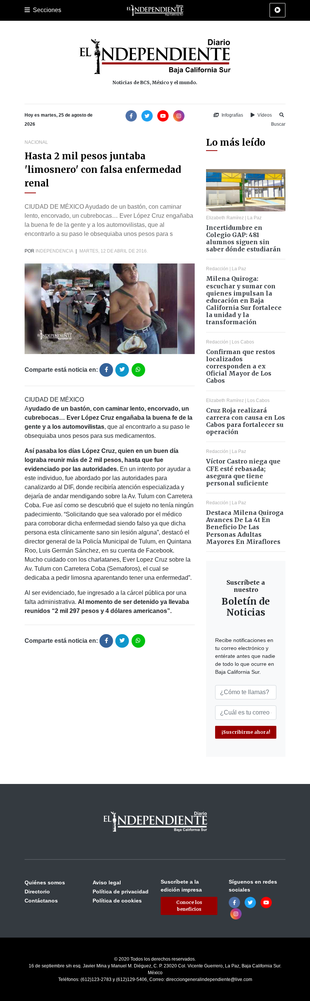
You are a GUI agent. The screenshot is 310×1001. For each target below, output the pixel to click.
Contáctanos (41, 901)
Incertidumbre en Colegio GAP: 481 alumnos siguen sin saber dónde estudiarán (243, 238)
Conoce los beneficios (189, 905)
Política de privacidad (121, 892)
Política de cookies (117, 901)
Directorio (37, 892)
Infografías (231, 115)
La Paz (254, 217)
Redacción (217, 268)
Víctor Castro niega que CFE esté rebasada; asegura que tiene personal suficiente (243, 472)
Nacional (36, 142)
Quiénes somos (45, 882)
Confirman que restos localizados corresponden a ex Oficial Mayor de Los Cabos (240, 366)
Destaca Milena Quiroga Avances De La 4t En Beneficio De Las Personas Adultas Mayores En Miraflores (245, 527)
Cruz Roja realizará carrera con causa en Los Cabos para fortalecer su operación (245, 421)
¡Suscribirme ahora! (246, 732)
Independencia (54, 251)
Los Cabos (243, 342)
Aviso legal (107, 882)
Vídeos (264, 115)
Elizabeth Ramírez (225, 217)
